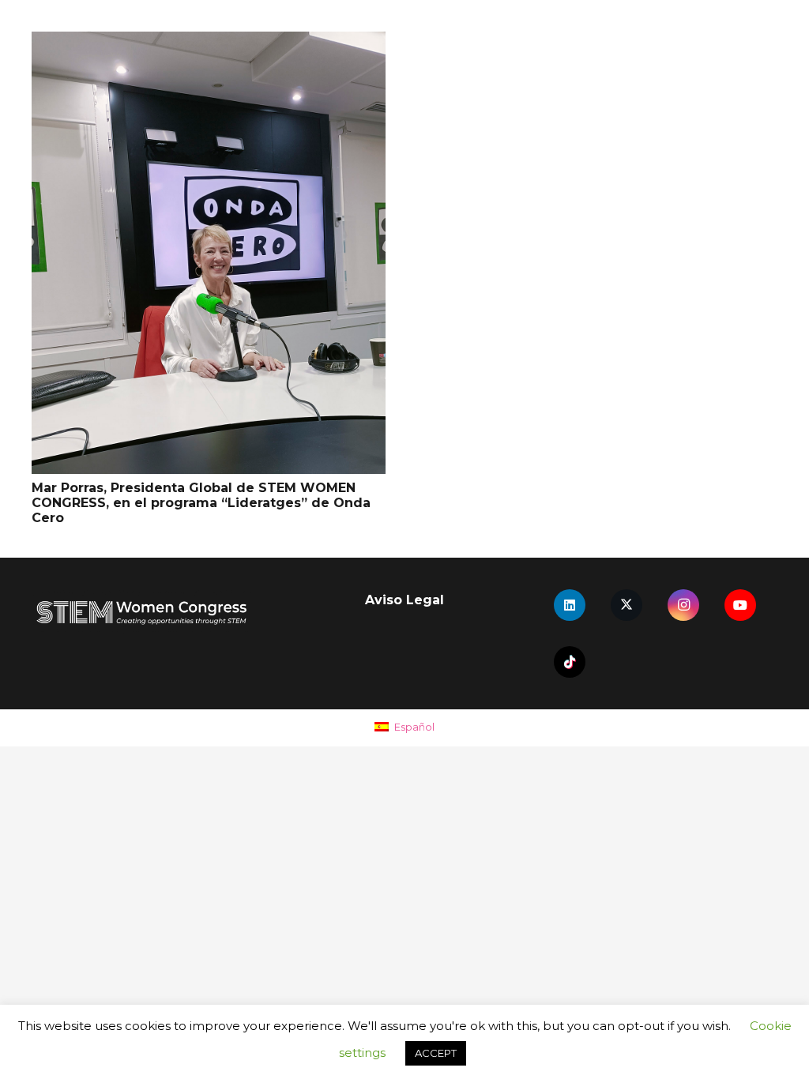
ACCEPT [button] (436, 1053)
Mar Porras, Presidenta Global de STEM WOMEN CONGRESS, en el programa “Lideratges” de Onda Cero (201, 502)
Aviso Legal (404, 599)
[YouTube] (740, 605)
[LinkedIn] (569, 605)
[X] (626, 605)
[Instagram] (683, 605)
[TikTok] (569, 662)
